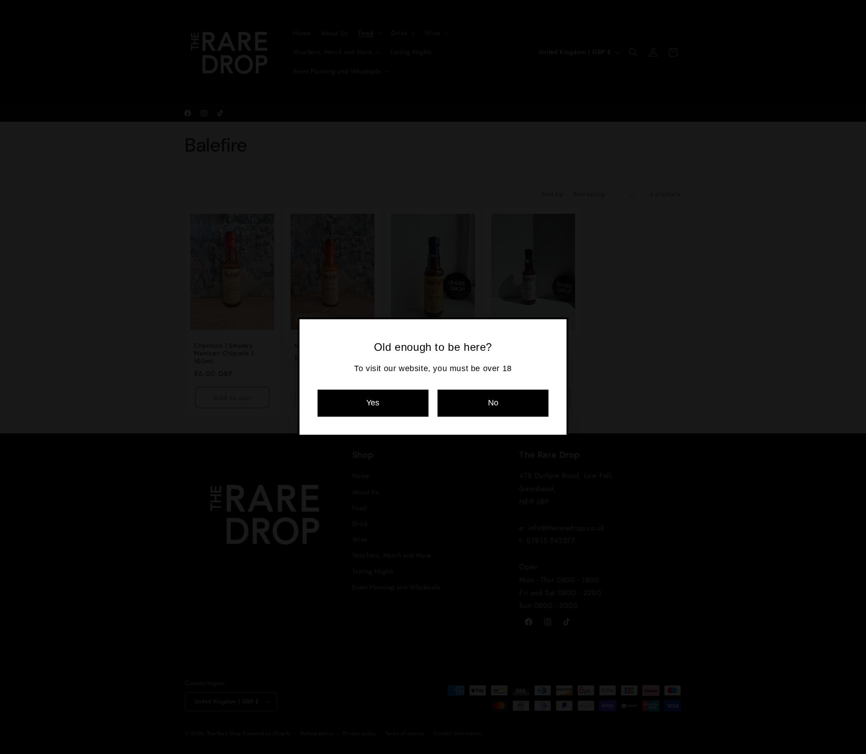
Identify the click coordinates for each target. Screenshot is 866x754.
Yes (372, 402)
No (493, 402)
